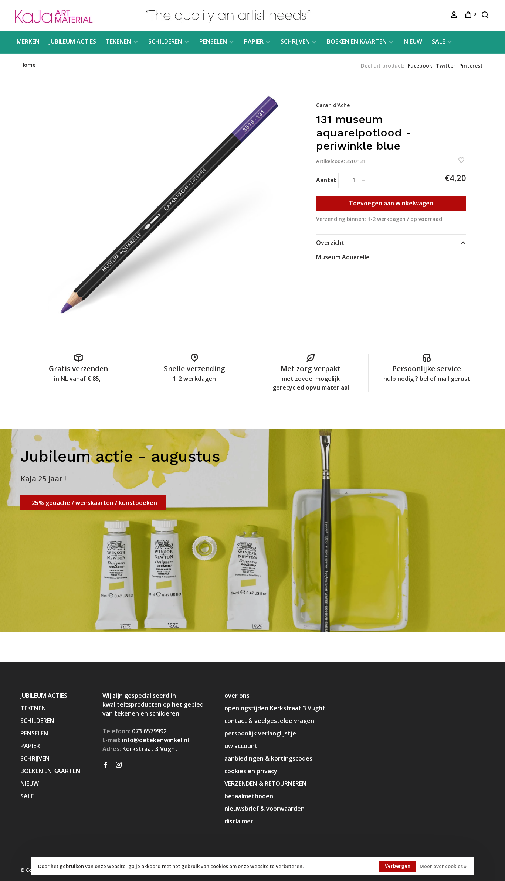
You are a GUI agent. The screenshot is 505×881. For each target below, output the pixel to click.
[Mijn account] (455, 15)
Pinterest (471, 65)
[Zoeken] (486, 15)
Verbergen (397, 866)
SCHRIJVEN (295, 41)
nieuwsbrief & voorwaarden (264, 809)
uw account (241, 746)
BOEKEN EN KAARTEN (357, 41)
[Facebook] (105, 765)
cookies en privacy (250, 771)
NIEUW (413, 41)
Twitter (445, 65)
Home (27, 64)
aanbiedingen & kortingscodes (268, 758)
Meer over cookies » (443, 866)
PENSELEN (213, 41)
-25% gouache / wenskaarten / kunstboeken (93, 503)
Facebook (420, 65)
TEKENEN (118, 41)
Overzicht (330, 243)
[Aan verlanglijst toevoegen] (461, 161)
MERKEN (28, 41)
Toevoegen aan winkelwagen (391, 203)
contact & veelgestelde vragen (269, 721)
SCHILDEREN (165, 41)
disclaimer (238, 821)
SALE (438, 41)
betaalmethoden (248, 796)
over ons (237, 696)
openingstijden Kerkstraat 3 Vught (274, 708)
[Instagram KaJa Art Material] (119, 765)
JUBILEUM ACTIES (72, 41)
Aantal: (326, 180)
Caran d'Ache (333, 105)
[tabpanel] (167, 206)
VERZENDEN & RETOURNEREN (265, 783)
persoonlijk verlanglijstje (260, 733)
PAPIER (254, 41)
